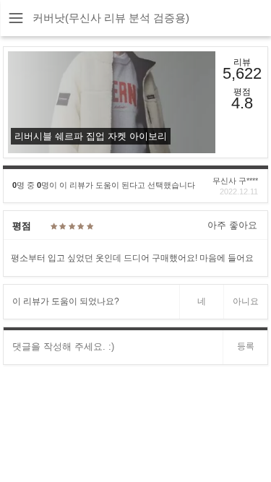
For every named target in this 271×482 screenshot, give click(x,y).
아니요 (246, 301)
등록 (245, 346)
